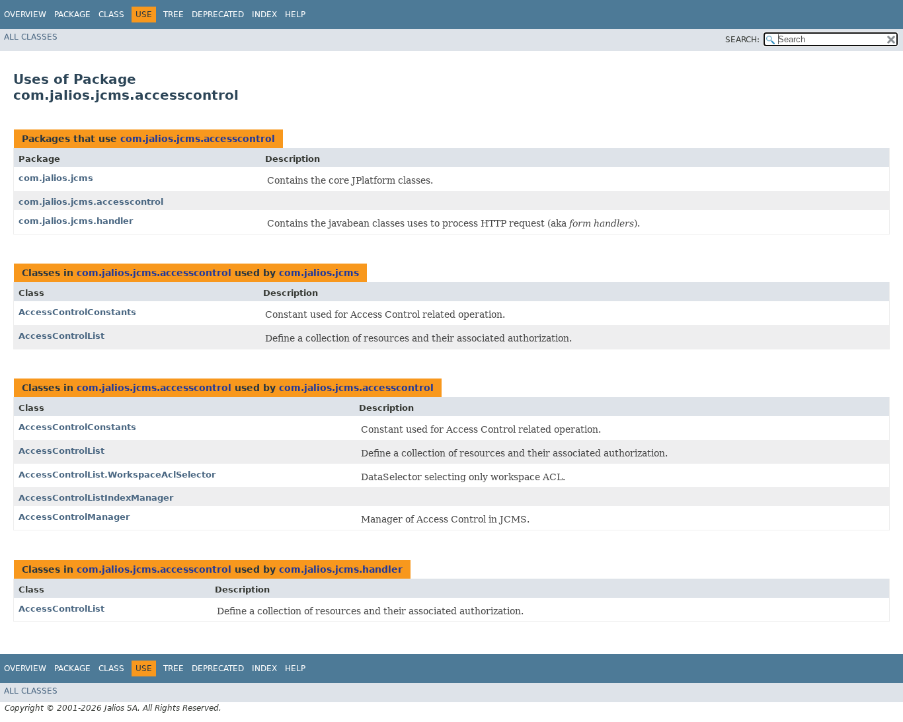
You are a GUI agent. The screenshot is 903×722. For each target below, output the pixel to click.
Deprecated (218, 14)
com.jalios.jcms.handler (76, 221)
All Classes (31, 37)
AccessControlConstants (77, 312)
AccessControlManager (74, 517)
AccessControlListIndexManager (96, 498)
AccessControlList (61, 336)
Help (295, 14)
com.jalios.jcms (56, 178)
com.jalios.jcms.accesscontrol (197, 138)
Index (264, 14)
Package (72, 14)
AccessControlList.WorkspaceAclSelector (117, 475)
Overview (25, 14)
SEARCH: (742, 39)
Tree (173, 14)
